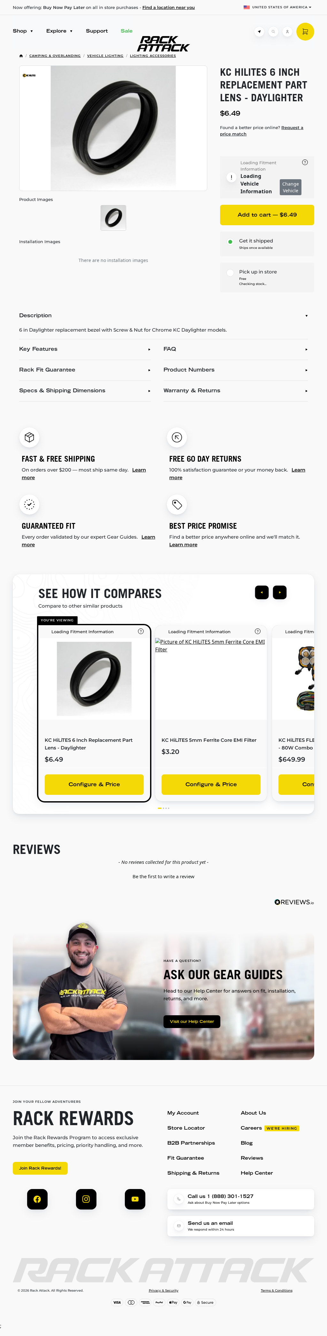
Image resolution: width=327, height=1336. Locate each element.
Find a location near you (168, 7)
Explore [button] (57, 31)
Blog (247, 1143)
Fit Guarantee (185, 1158)
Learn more (183, 544)
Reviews (252, 1158)
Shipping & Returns (193, 1173)
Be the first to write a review (163, 876)
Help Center (257, 1173)
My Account (183, 1113)
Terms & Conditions (277, 1291)
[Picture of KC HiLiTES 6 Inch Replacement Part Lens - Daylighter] (113, 128)
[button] (163, 875)
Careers (251, 1128)
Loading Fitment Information (258, 166)
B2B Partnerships (191, 1143)
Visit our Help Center (192, 1022)
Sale (127, 31)
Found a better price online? (261, 130)
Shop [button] (20, 31)
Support (97, 31)
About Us (253, 1113)
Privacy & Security (164, 1291)
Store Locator (186, 1128)
